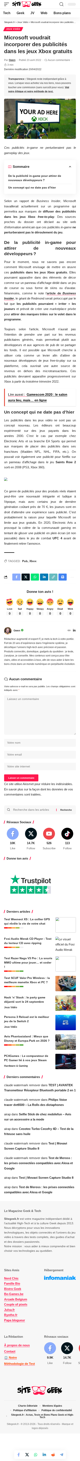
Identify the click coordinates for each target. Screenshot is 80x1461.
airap (7, 1114)
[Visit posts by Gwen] (7, 630)
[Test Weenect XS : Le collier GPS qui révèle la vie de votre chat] (65, 925)
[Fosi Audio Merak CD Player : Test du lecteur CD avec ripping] (65, 944)
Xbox (33, 561)
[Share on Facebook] (18, 1454)
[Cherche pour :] (33, 809)
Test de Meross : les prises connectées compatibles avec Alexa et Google (38, 1163)
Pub (25, 561)
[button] (7, 4)
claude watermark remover (22, 1085)
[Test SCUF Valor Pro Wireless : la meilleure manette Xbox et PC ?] (65, 983)
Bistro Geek (12, 1289)
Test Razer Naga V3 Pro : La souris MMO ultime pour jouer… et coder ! (28, 962)
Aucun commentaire (59, 60)
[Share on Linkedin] (44, 1454)
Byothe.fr (10, 1315)
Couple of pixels (15, 1304)
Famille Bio (12, 1283)
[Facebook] (12, 839)
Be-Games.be (13, 1294)
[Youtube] (49, 839)
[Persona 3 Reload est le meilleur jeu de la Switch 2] (65, 1022)
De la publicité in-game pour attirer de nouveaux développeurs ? (34, 178)
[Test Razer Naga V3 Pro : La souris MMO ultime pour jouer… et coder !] (65, 964)
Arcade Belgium (15, 1299)
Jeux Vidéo (13, 29)
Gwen (12, 60)
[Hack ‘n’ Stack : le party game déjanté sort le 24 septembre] (65, 1003)
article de (55, 293)
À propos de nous (17, 1345)
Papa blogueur (14, 1320)
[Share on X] (27, 1454)
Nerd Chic (11, 1278)
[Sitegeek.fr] (27, 4)
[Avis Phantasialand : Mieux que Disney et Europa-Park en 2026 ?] (65, 1042)
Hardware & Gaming (16, 1065)
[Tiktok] (67, 839)
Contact (9, 1351)
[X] (31, 839)
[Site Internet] (69, 630)
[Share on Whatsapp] (35, 1454)
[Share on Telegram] (61, 1454)
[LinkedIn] (74, 630)
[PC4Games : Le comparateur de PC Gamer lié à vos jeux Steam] (65, 1061)
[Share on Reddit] (53, 1454)
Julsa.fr (9, 1309)
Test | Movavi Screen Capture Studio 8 (46, 1177)
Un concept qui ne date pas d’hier (32, 187)
